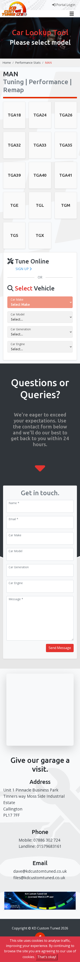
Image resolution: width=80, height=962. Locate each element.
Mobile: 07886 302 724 (39, 840)
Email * (13, 519)
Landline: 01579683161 (40, 846)
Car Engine (18, 344)
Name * (14, 503)
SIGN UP (23, 269)
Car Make (17, 299)
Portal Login (65, 4)
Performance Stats (28, 63)
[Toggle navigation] (72, 13)
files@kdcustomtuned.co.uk (39, 877)
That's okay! (46, 957)
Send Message (60, 648)
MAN (48, 63)
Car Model (17, 314)
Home (6, 63)
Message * (16, 599)
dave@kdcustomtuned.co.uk (40, 871)
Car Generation (21, 329)
